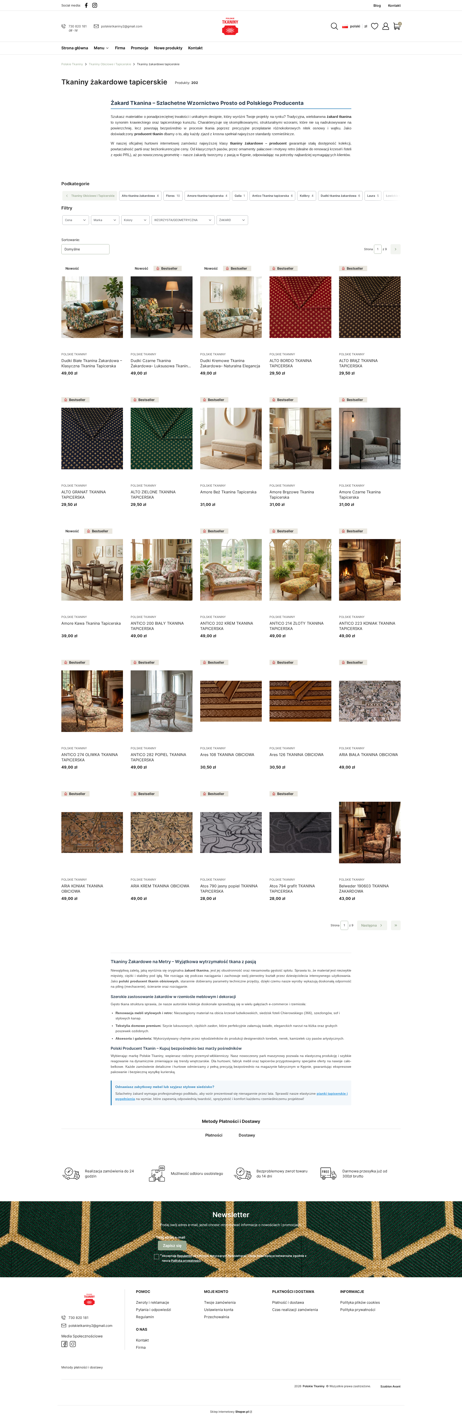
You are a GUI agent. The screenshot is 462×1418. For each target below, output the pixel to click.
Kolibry (307, 195)
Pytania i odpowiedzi (153, 1309)
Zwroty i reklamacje (152, 1302)
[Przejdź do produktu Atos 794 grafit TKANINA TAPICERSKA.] (300, 832)
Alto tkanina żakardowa (140, 195)
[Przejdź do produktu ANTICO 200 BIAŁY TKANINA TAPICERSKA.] (161, 570)
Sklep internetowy (229, 1411)
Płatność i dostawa (288, 1302)
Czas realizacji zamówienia (295, 1309)
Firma (141, 1347)
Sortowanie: (70, 240)
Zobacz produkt (86, 382)
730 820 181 (78, 26)
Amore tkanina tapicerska (207, 195)
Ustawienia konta (218, 1309)
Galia (240, 195)
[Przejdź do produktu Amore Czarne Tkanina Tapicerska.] (370, 438)
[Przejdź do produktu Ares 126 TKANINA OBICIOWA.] (300, 701)
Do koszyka (363, 776)
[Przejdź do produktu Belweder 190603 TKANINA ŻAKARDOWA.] (370, 832)
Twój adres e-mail (170, 1237)
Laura (373, 195)
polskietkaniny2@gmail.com (121, 26)
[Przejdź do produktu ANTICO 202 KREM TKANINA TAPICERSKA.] (231, 570)
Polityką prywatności (186, 1260)
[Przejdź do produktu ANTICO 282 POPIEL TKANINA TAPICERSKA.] (161, 701)
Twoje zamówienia (220, 1302)
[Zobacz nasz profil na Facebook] (86, 5)
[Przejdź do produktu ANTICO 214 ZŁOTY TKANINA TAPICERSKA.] (300, 570)
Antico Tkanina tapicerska (272, 195)
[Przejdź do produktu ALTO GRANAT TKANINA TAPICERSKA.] (92, 438)
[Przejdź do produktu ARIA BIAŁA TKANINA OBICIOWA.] (370, 701)
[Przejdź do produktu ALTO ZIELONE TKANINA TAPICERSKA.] (161, 438)
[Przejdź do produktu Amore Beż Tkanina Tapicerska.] (231, 438)
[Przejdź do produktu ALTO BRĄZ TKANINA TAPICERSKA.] (370, 307)
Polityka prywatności (357, 1309)
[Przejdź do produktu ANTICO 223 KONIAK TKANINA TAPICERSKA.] (370, 570)
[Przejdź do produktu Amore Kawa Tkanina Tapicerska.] (92, 570)
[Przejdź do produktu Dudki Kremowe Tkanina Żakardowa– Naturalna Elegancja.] (231, 307)
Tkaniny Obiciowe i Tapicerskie (110, 64)
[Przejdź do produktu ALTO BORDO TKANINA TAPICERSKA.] (300, 307)
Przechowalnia (216, 1317)
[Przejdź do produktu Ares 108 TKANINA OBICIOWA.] (231, 701)
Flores (173, 195)
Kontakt (142, 1340)
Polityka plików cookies (360, 1302)
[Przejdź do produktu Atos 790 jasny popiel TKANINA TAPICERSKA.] (231, 832)
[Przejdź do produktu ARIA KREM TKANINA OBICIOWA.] (161, 832)
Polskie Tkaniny (72, 64)
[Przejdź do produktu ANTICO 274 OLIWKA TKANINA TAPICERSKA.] (92, 701)
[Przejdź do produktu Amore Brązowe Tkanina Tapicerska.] (300, 438)
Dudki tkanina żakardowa (340, 195)
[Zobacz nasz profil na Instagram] (95, 5)
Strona (368, 249)
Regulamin (184, 1256)
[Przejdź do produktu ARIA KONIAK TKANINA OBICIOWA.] (92, 832)
